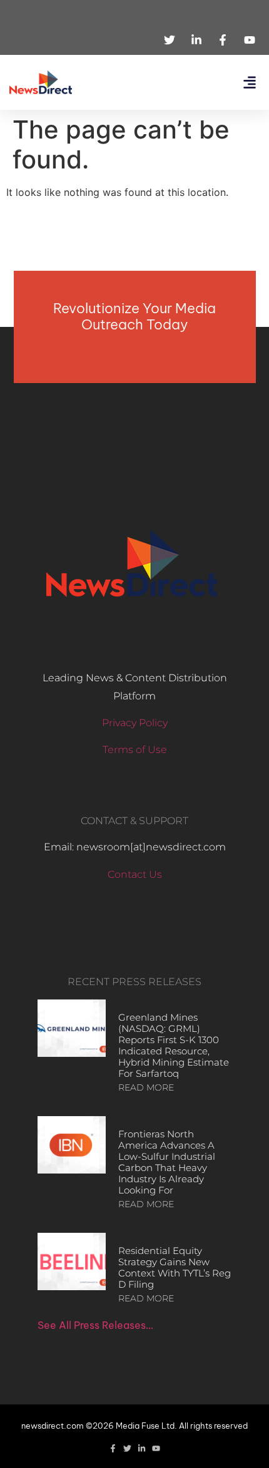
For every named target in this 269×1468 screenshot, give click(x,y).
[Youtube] (156, 1448)
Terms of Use (135, 750)
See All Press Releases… (95, 1325)
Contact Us (135, 874)
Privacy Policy (135, 723)
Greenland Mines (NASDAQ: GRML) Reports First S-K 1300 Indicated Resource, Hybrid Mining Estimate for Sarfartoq (173, 1045)
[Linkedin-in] (142, 1448)
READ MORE (146, 1087)
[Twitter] (127, 1448)
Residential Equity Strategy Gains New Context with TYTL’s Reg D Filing (174, 1267)
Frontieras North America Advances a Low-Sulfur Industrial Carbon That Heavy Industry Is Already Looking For (166, 1162)
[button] (249, 82)
